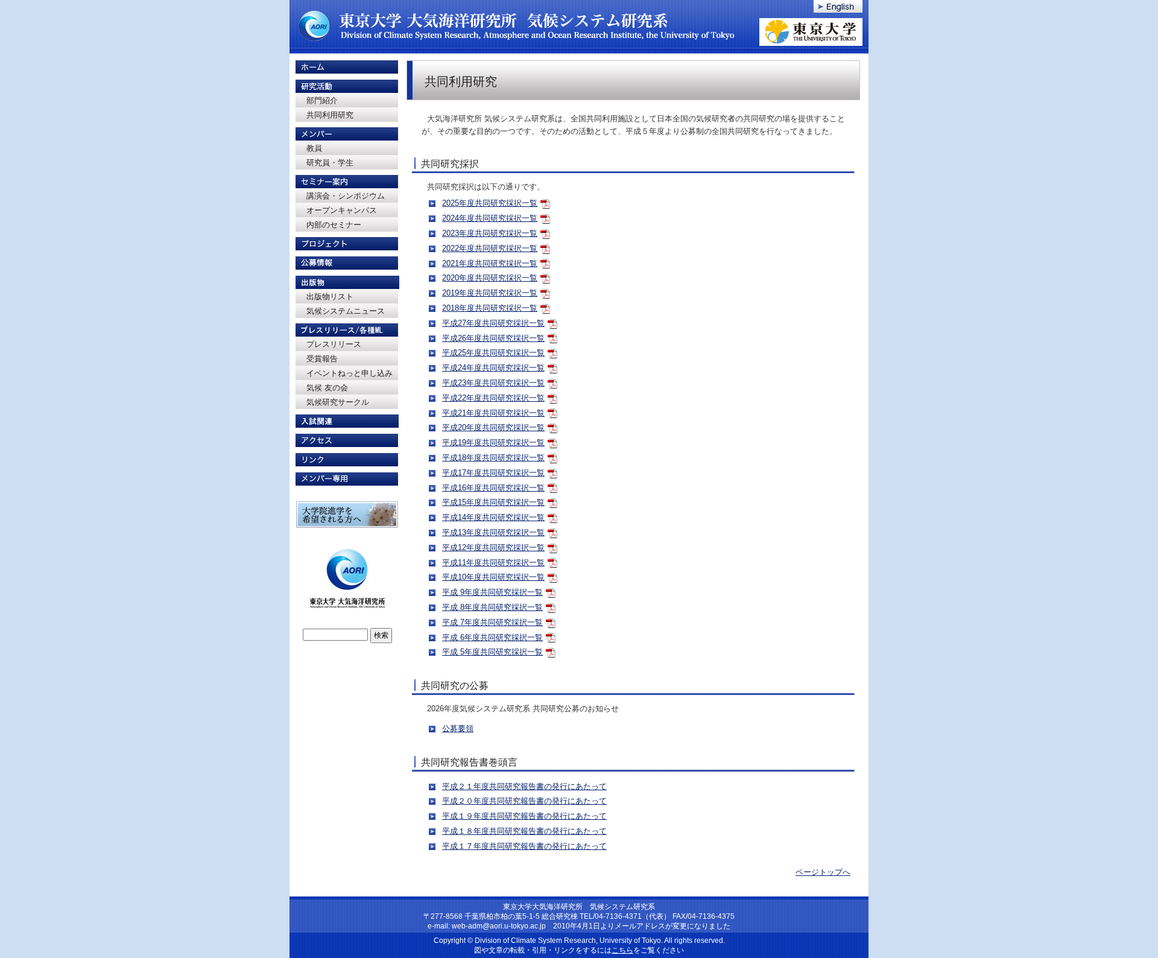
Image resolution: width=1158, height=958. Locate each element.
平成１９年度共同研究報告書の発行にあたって (524, 815)
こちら (622, 950)
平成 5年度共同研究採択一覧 (492, 651)
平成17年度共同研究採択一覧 (493, 472)
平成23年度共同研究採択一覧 (493, 382)
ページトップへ (823, 872)
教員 (314, 148)
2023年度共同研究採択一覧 (489, 233)
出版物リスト (329, 296)
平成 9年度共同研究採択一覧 (492, 592)
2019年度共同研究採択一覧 (489, 292)
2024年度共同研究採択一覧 (489, 218)
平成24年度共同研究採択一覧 (493, 367)
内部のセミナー (333, 225)
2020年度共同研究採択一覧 (489, 277)
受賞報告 (322, 359)
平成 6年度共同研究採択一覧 (492, 637)
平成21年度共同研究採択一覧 (493, 412)
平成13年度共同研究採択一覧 (493, 532)
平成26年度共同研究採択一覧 (493, 338)
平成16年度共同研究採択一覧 (493, 487)
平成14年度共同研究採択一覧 (493, 517)
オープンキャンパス (341, 210)
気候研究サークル (337, 402)
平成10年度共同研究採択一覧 (493, 577)
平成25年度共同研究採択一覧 (493, 352)
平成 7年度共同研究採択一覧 (492, 622)
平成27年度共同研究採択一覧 (493, 323)
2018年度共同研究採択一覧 (489, 307)
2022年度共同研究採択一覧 (489, 248)
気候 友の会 (327, 388)
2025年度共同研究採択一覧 (489, 203)
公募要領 (457, 728)
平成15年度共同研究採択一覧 (493, 502)
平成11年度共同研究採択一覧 (493, 562)
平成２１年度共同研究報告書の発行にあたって (524, 786)
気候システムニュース (345, 311)
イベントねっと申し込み (349, 373)
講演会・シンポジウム (345, 196)
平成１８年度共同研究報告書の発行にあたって (524, 831)
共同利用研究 (329, 115)
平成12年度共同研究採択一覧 (493, 547)
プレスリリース (333, 344)
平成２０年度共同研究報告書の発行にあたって (524, 800)
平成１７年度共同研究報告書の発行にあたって (524, 846)
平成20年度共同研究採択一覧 (493, 427)
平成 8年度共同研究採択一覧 (492, 607)
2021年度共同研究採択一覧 (489, 263)
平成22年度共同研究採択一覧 (493, 397)
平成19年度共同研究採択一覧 (493, 442)
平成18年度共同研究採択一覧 (493, 457)
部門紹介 (322, 100)
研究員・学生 (329, 163)
